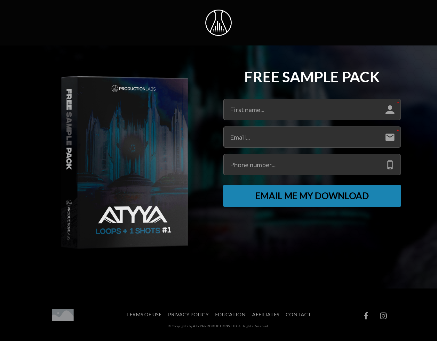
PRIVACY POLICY (188, 314)
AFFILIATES (265, 314)
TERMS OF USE (144, 314)
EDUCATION (230, 314)
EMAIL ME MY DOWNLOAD (312, 195)
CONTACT (298, 314)
